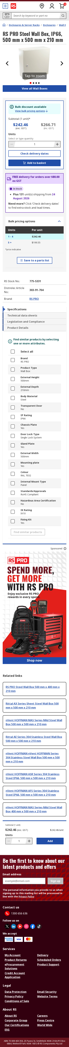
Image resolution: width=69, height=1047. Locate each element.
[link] (31, 111)
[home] (4, 25)
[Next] (61, 63)
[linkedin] (13, 926)
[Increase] (57, 144)
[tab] (34, 309)
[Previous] (7, 63)
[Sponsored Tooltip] (65, 548)
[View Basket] (62, 6)
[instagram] (26, 926)
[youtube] (19, 926)
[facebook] (32, 926)
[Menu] (5, 6)
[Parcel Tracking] (42, 6)
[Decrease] (12, 144)
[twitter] (7, 926)
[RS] (13, 6)
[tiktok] (39, 926)
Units (12, 134)
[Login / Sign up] (52, 6)
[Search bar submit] (62, 16)
